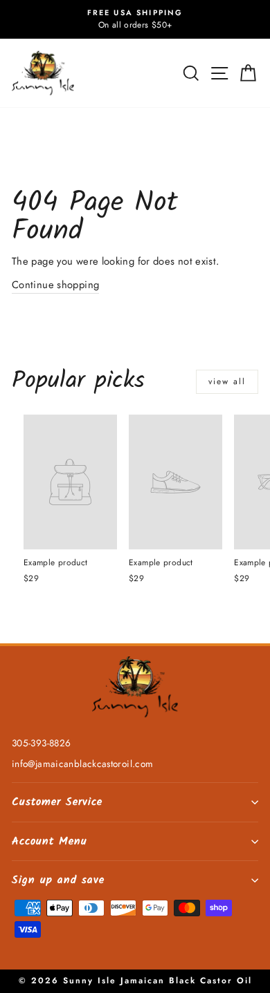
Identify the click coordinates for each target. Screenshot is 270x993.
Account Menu (49, 841)
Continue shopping (55, 284)
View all (227, 381)
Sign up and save (58, 880)
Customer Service (57, 802)
